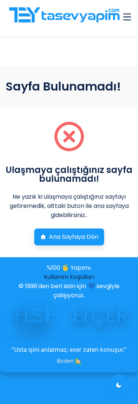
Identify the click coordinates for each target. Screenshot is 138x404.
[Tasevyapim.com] (64, 18)
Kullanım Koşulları (69, 277)
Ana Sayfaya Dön (73, 237)
